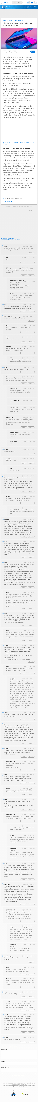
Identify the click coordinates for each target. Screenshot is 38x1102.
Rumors (30, 206)
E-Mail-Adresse (5, 1067)
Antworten (31, 252)
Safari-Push (27, 1090)
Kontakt (36, 2)
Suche (28, 2)
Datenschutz (21, 1090)
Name (3, 1061)
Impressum (14, 1090)
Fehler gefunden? (9, 201)
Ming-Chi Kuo (23, 206)
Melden (23, 262)
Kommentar (4, 1049)
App (32, 2)
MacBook (15, 206)
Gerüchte (9, 206)
